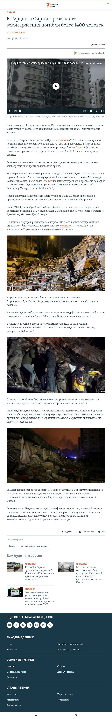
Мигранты (30, 564)
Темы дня (30, 589)
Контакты (12, 650)
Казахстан (12, 694)
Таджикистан (14, 705)
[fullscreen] (102, 111)
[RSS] (50, 625)
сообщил (63, 140)
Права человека (65, 672)
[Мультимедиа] (36, 715)
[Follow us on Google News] (43, 625)
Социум (61, 666)
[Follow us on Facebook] (23, 625)
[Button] (98, 45)
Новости (11, 666)
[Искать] (76, 715)
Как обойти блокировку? (70, 644)
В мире (11, 12)
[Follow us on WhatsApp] (36, 625)
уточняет (65, 226)
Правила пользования (68, 650)
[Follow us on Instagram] (16, 625)
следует (48, 181)
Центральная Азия (16, 672)
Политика (12, 677)
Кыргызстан (13, 700)
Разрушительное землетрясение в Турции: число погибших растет (50, 63)
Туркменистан (65, 694)
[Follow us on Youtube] (9, 625)
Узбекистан (63, 700)
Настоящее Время (16, 32)
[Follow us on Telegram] (30, 625)
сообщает (77, 147)
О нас (9, 644)
